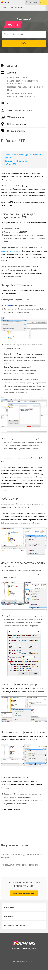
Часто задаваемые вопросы (21, 96)
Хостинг (11, 72)
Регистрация (33, 2)
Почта (10, 90)
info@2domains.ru (29, 961)
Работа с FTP (10, 164)
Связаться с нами (16, 7)
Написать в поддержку (24, 893)
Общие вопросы (16, 131)
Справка (4, 7)
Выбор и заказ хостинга (18, 77)
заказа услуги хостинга (9, 251)
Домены (12, 65)
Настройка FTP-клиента (15, 161)
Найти (24, 43)
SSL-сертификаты (17, 124)
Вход (45, 2)
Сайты (10, 103)
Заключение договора (19, 110)
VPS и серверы (15, 117)
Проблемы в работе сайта (19, 93)
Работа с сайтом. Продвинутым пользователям (22, 82)
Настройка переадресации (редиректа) (26, 87)
